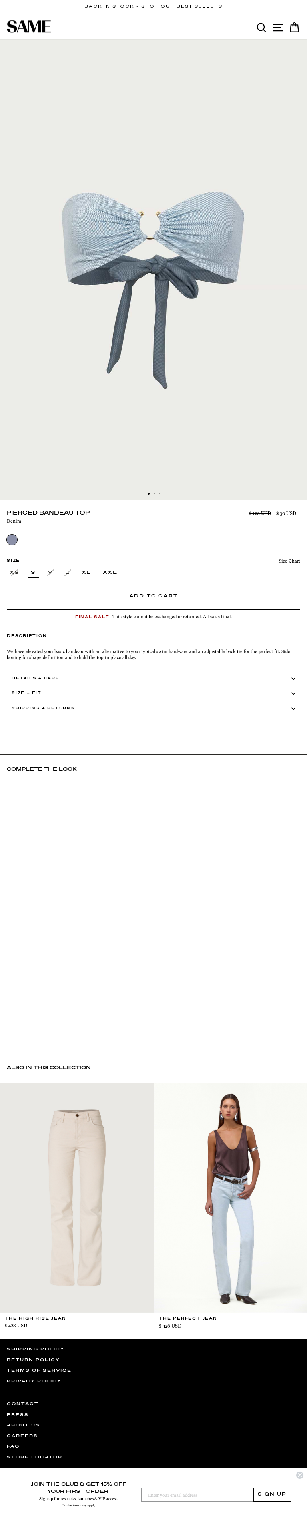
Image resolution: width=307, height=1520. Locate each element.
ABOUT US (23, 1425)
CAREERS (22, 1436)
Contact (23, 1404)
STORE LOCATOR (34, 1457)
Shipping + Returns (43, 708)
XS (15, 572)
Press (18, 1415)
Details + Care (36, 678)
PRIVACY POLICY (34, 1381)
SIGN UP (272, 1494)
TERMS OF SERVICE (39, 1370)
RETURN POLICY (33, 1360)
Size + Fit (27, 693)
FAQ (13, 1446)
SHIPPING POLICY (36, 1349)
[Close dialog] (300, 1475)
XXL (110, 572)
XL (87, 572)
